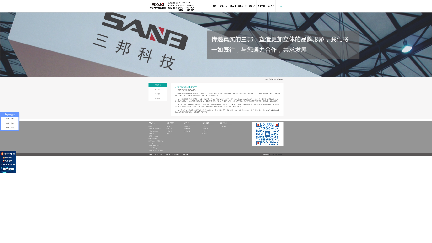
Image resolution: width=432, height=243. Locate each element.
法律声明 (151, 154)
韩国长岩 (151, 126)
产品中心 (223, 6)
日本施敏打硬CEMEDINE (156, 150)
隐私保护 (159, 154)
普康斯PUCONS (153, 136)
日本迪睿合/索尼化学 (154, 128)
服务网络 (169, 126)
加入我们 (270, 6)
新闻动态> (280, 79)
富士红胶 (151, 133)
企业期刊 (205, 131)
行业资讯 (158, 98)
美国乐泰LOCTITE (153, 131)
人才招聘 (223, 126)
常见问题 (169, 128)
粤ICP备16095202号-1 (275, 154)
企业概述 (205, 126)
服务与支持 (242, 6)
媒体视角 (158, 94)
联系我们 (168, 154)
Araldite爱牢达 (152, 148)
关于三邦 (261, 6)
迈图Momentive (152, 138)
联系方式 (205, 133)
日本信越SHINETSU (154, 145)
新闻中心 (252, 6)
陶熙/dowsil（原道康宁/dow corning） (156, 142)
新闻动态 (158, 89)
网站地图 (185, 154)
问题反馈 (169, 131)
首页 (214, 6)
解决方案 (233, 6)
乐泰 (272, 110)
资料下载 (169, 133)
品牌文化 (205, 128)
